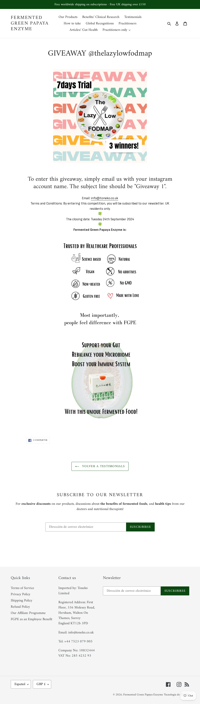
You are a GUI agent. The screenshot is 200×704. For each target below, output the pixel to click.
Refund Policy (20, 607)
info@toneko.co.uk (104, 198)
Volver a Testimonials (103, 466)
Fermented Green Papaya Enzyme (30, 23)
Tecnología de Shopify (176, 694)
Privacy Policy (20, 594)
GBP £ (41, 684)
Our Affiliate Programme (28, 613)
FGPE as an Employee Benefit (31, 619)
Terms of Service (22, 588)
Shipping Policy (21, 601)
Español (19, 684)
